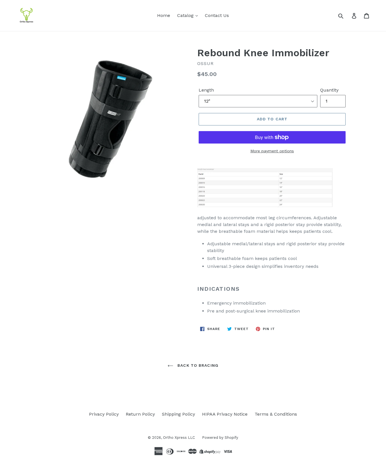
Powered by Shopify (220, 437)
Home (163, 15)
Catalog (186, 15)
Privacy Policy (104, 414)
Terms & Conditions (276, 414)
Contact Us (217, 15)
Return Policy (140, 414)
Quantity (329, 90)
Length (206, 90)
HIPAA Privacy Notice (225, 414)
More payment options (272, 151)
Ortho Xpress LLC (179, 437)
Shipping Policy (178, 414)
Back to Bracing (197, 365)
